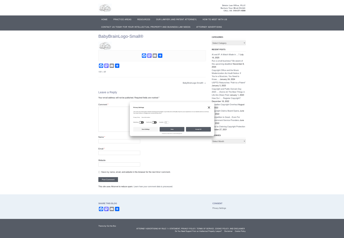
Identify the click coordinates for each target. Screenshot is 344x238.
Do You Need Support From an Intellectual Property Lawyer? (198, 231)
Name (101, 136)
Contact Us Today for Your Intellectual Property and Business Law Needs (145, 27)
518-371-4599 (239, 10)
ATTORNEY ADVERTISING (209, 27)
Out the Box (111, 226)
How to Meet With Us (215, 19)
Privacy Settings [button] (219, 208)
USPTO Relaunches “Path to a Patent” (229, 82)
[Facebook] (144, 55)
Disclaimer (228, 231)
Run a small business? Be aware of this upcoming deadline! (227, 62)
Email (101, 148)
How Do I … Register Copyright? (226, 98)
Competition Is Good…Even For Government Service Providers (226, 118)
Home (104, 19)
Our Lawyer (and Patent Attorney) (176, 19)
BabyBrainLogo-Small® (194, 82)
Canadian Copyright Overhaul (225, 104)
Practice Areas (122, 19)
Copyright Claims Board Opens (225, 110)
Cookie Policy (240, 231)
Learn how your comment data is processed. (153, 186)
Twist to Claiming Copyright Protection (228, 126)
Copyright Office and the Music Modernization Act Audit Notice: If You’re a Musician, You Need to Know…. (226, 75)
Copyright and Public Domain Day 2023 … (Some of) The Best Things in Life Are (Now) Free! (228, 91)
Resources (143, 19)
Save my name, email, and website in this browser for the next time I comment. (136, 171)
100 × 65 (102, 71)
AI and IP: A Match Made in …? (225, 54)
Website (101, 160)
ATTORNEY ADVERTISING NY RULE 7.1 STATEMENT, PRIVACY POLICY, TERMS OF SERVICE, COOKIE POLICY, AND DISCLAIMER (190, 228)
